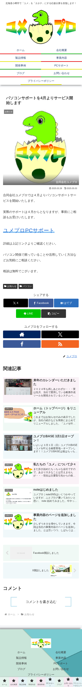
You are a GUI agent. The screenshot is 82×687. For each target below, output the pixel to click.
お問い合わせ (61, 668)
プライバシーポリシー (41, 674)
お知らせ (11, 286)
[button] (53, 313)
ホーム (21, 652)
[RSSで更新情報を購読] (60, 344)
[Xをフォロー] (60, 334)
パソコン (27, 286)
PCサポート (61, 663)
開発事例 (21, 663)
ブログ (21, 668)
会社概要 (60, 652)
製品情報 (21, 657)
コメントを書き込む (41, 602)
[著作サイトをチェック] (22, 334)
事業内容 (60, 657)
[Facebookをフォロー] (22, 344)
